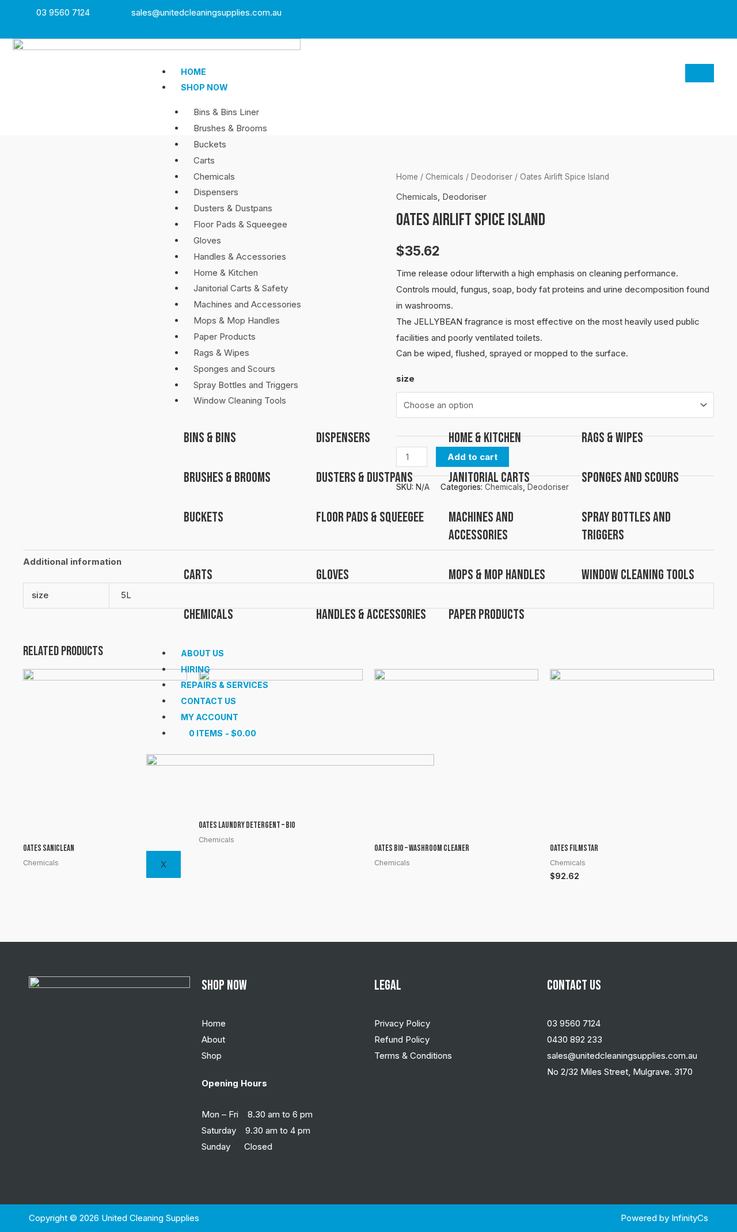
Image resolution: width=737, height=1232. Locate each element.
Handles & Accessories (239, 256)
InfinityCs (689, 1217)
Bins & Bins (210, 437)
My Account (209, 717)
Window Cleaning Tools (239, 400)
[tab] (72, 562)
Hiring (195, 669)
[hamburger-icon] (699, 73)
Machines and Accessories (247, 304)
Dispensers (215, 192)
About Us (202, 653)
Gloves (207, 240)
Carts (204, 160)
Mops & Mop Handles (236, 320)
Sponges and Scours (234, 368)
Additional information (72, 561)
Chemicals (214, 176)
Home (193, 72)
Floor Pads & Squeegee (240, 224)
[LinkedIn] (707, 12)
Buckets (209, 144)
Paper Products (224, 336)
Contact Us (208, 701)
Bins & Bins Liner (226, 112)
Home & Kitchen (225, 272)
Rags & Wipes (221, 352)
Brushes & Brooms (230, 128)
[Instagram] (694, 12)
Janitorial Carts (489, 477)
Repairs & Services (224, 685)
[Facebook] (681, 12)
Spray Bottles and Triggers (245, 384)
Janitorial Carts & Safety (240, 288)
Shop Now (204, 87)
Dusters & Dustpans (232, 208)
